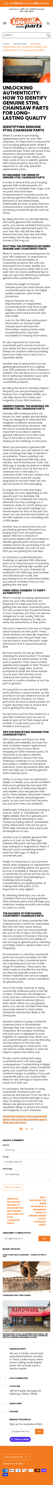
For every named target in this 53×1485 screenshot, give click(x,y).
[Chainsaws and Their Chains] (26, 1277)
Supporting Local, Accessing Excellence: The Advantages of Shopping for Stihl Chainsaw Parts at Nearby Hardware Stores (25, 1335)
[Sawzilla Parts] (26, 23)
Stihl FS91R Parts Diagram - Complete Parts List (24, 1256)
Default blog (19, 43)
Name (6, 1145)
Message (7, 1168)
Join (44, 1238)
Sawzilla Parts (9, 1463)
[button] (48, 23)
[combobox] (24, 35)
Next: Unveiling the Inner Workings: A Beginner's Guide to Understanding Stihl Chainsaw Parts (37, 1211)
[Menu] (4, 23)
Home (6, 43)
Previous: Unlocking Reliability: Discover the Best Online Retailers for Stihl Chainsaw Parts (15, 1211)
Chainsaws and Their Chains (17, 1295)
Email (5, 1156)
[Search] (48, 35)
